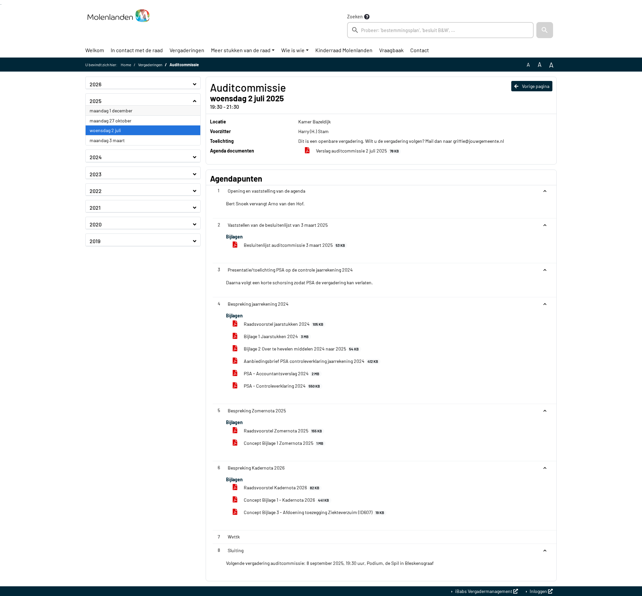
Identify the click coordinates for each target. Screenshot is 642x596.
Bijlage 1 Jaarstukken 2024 (276, 336)
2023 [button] (95, 174)
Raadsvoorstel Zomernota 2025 (282, 430)
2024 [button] (96, 157)
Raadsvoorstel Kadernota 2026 (281, 487)
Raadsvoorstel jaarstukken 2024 (283, 324)
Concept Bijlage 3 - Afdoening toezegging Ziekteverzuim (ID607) (313, 512)
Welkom (94, 50)
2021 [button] (95, 207)
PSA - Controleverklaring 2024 (281, 386)
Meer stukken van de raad (241, 50)
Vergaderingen (187, 50)
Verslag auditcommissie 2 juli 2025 (357, 151)
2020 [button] (96, 224)
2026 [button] (95, 84)
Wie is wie (293, 50)
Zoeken (355, 16)
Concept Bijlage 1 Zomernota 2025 (283, 443)
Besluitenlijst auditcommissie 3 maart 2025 (294, 245)
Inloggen (538, 591)
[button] (544, 30)
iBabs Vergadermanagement (483, 591)
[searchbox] (440, 30)
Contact (419, 50)
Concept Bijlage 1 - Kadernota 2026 (286, 500)
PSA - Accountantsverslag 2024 (281, 373)
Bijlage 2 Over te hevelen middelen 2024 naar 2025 (301, 349)
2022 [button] (96, 191)
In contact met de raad (137, 50)
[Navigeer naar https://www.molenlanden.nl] (118, 25)
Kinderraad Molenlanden (343, 50)
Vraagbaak (391, 50)
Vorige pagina (535, 86)
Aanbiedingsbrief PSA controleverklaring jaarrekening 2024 (310, 361)
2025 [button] (95, 101)
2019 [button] (95, 241)
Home (126, 64)
